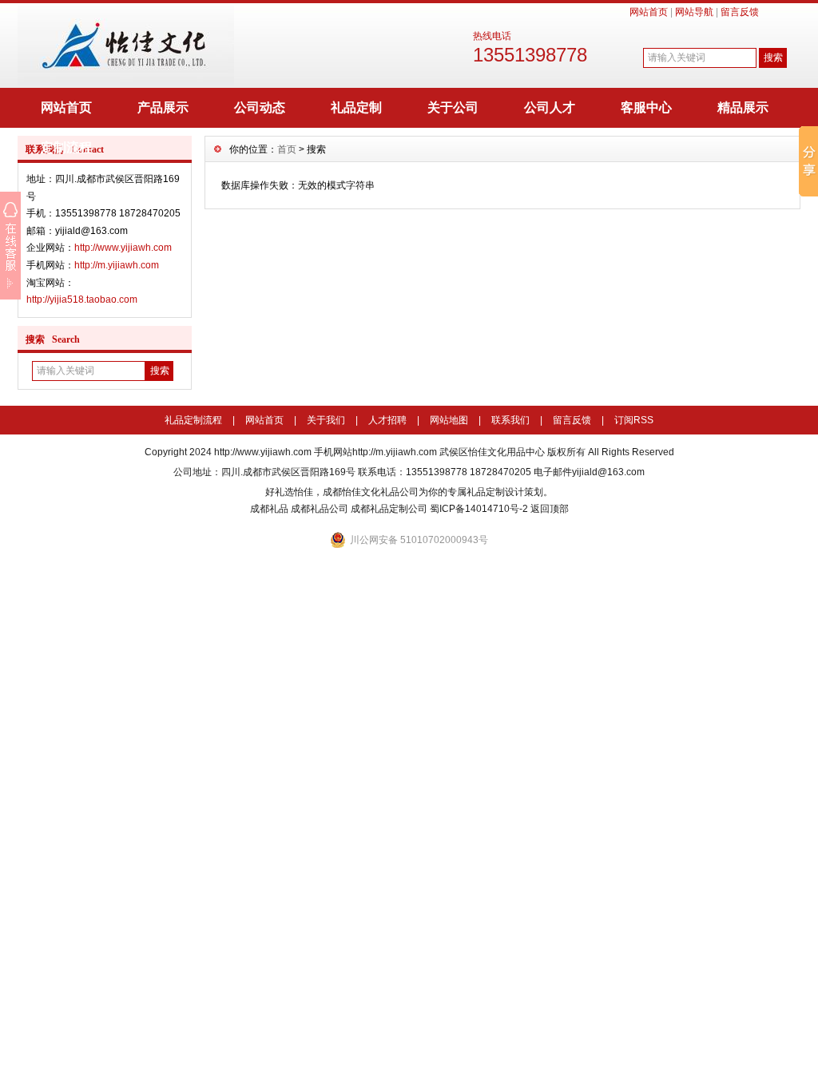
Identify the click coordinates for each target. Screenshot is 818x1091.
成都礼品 (269, 508)
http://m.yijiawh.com (116, 265)
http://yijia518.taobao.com (81, 299)
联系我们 (510, 420)
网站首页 (648, 12)
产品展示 (163, 107)
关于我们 (326, 420)
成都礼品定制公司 (389, 508)
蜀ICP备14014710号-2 (479, 508)
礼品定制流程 (193, 420)
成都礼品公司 (319, 508)
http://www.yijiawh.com (123, 247)
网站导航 (694, 12)
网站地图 (449, 420)
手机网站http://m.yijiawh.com (375, 452)
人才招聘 (387, 420)
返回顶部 (549, 508)
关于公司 (452, 107)
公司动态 (259, 107)
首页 (286, 149)
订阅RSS (633, 420)
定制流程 (66, 147)
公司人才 (549, 107)
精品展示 (742, 107)
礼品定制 (356, 107)
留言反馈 (740, 12)
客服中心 (646, 107)
